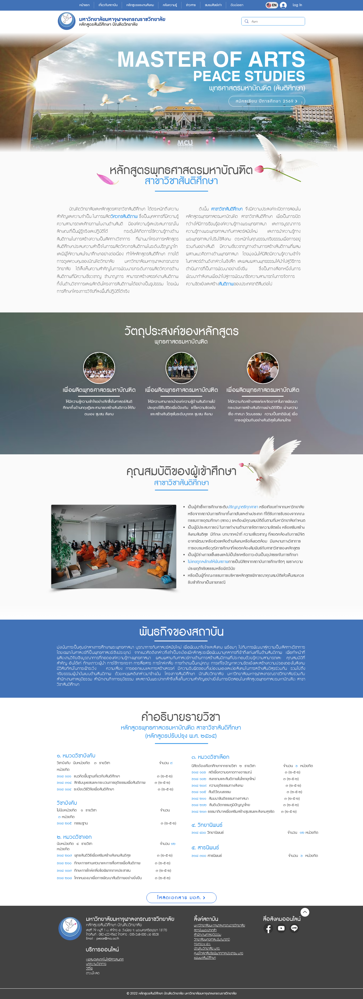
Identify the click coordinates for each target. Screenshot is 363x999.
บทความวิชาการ (96, 964)
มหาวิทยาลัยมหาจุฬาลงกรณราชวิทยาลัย (219, 925)
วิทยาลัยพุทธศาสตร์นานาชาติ (212, 939)
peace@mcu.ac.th (107, 938)
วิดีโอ (89, 968)
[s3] (294, 928)
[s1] (268, 928)
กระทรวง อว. (202, 944)
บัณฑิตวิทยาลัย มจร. (207, 948)
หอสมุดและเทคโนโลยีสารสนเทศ (105, 959)
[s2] (281, 928)
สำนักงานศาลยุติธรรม (207, 934)
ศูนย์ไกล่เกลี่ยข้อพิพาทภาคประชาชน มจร (218, 953)
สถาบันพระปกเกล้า (205, 930)
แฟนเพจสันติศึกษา (205, 957)
